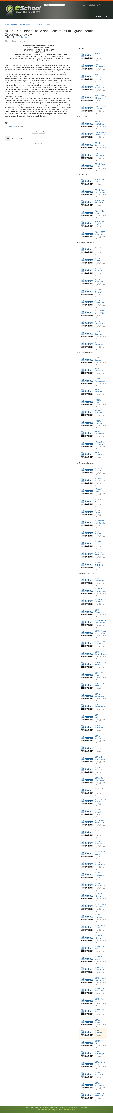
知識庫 (7, 24)
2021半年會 (41, 24)
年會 (33, 24)
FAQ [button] (83, 5)
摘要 (49, 24)
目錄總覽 (14, 24)
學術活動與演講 (24, 24)
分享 (9, 37)
